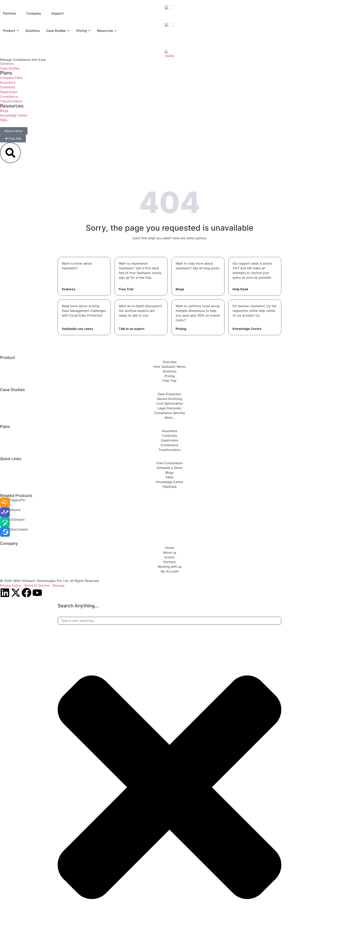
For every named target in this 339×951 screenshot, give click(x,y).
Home (169, 548)
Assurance (169, 431)
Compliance (169, 445)
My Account (170, 571)
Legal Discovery (169, 408)
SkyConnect (19, 529)
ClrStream (17, 519)
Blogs (180, 289)
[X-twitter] (16, 593)
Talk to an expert (131, 329)
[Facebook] (26, 593)
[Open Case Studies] (68, 30)
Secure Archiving (169, 399)
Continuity (169, 436)
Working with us (169, 567)
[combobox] (169, 621)
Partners (169, 562)
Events (170, 557)
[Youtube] (37, 593)
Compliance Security (169, 413)
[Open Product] (17, 30)
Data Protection (169, 394)
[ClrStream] (5, 522)
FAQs (169, 477)
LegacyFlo (17, 500)
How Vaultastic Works (169, 367)
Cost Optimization (169, 403)
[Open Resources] (115, 30)
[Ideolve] (5, 512)
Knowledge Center (169, 482)
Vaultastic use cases (77, 329)
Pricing (181, 329)
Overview (170, 362)
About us (169, 552)
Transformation (169, 450)
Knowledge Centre (247, 329)
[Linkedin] (5, 593)
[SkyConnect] (5, 532)
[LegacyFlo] (5, 502)
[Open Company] (43, 13)
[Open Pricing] (89, 30)
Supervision (169, 440)
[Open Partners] (18, 13)
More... (170, 418)
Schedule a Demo (170, 468)
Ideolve (15, 510)
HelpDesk (169, 487)
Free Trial (126, 289)
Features (68, 289)
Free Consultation (169, 463)
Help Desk (240, 289)
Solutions (169, 371)
